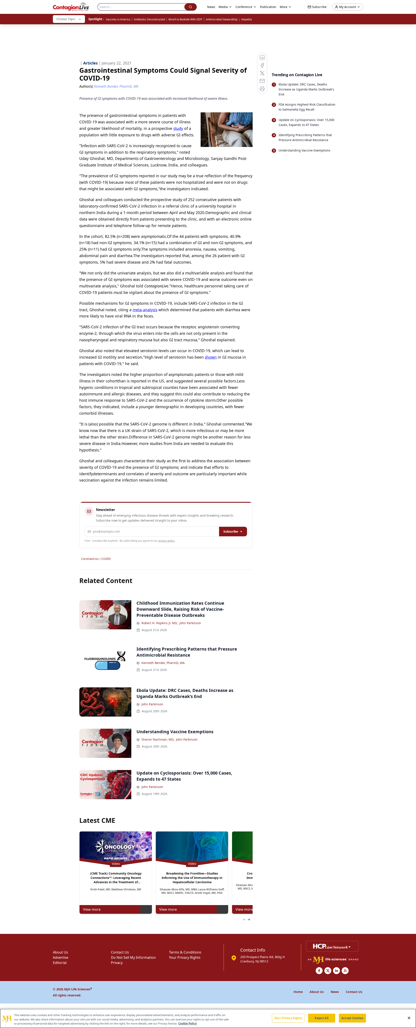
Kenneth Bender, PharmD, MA (163, 663)
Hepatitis (246, 19)
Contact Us (120, 952)
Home (298, 992)
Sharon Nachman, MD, (157, 739)
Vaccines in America (118, 19)
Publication (268, 7)
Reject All (321, 1018)
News (211, 7)
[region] (208, 1018)
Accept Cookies (352, 1018)
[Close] (409, 1018)
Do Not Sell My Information (133, 957)
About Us (60, 952)
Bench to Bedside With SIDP (185, 19)
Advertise (60, 957)
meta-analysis (145, 309)
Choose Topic (65, 19)
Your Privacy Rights (184, 957)
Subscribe (230, 531)
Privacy (117, 962)
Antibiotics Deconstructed (149, 19)
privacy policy (166, 541)
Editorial (60, 962)
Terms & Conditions (185, 952)
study (178, 128)
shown (211, 357)
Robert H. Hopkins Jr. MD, (159, 623)
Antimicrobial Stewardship (221, 19)
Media (223, 7)
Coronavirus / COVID (96, 559)
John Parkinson (190, 623)
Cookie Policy (187, 1023)
